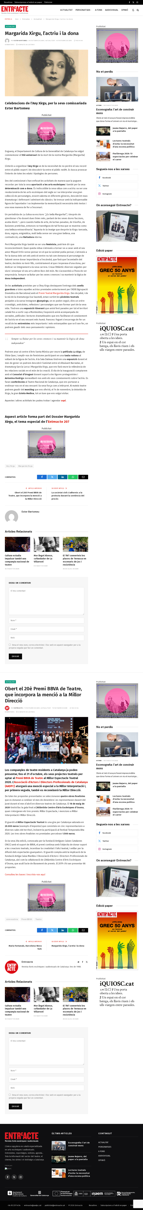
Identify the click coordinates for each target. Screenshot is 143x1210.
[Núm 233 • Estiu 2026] (117, 314)
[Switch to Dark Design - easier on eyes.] (133, 10)
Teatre (38, 919)
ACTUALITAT (66, 10)
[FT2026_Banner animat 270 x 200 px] (46, 144)
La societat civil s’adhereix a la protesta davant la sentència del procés (68, 495)
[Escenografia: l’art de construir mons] (117, 89)
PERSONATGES (83, 10)
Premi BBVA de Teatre (29, 778)
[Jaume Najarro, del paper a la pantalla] (103, 131)
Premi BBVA (27, 919)
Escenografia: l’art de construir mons (115, 111)
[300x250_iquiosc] (117, 359)
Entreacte (18, 708)
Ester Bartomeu (20, 40)
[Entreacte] (14, 10)
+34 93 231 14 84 (14, 1205)
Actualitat (10, 26)
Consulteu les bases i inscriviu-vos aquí (25, 874)
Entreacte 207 (58, 422)
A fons (99, 105)
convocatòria (12, 919)
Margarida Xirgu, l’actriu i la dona (68, 946)
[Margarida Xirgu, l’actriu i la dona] (46, 73)
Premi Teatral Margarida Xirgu (54, 293)
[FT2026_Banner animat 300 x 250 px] (117, 62)
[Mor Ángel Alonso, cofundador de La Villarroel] (46, 544)
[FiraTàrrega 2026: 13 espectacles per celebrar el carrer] (103, 156)
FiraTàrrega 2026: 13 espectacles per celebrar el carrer (125, 156)
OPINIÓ (124, 10)
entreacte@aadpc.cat (32, 1205)
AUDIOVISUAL (111, 10)
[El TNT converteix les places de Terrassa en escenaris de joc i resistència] (75, 544)
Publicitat (48, 2)
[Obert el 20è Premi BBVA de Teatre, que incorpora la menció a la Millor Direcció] (46, 740)
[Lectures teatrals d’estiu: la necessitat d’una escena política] (103, 143)
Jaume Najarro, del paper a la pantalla (125, 129)
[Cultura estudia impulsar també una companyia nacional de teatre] (17, 544)
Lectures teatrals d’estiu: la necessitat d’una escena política (123, 144)
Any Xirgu (10, 466)
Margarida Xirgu (25, 466)
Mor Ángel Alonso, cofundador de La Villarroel (43, 558)
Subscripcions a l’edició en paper (28, 2)
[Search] (137, 10)
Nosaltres (8, 2)
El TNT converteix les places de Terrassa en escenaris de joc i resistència (74, 560)
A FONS (98, 10)
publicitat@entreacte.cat (55, 1205)
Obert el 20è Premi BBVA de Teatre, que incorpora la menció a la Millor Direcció (25, 495)
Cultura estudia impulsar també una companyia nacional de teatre (17, 560)
